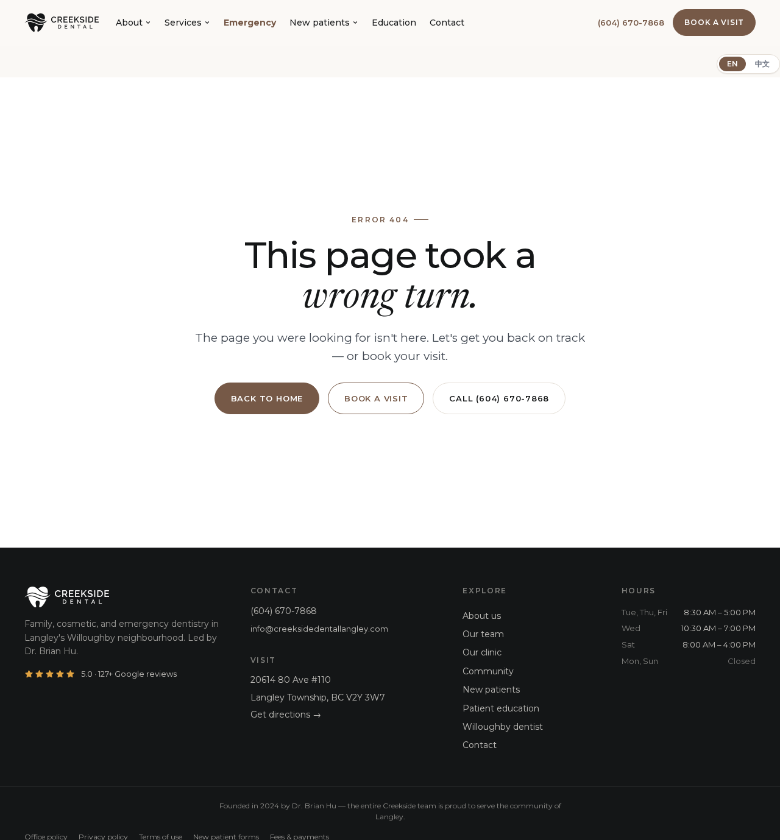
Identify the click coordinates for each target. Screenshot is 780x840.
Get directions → (285, 714)
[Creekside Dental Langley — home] (61, 22)
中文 (762, 63)
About (129, 22)
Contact (447, 22)
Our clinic (482, 652)
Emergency (250, 22)
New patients (319, 22)
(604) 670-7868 (631, 22)
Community (488, 671)
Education (394, 22)
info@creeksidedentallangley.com (319, 629)
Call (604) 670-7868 (499, 398)
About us (482, 615)
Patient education (501, 708)
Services (183, 22)
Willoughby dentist (503, 726)
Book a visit (714, 22)
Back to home (267, 398)
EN (732, 63)
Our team (483, 634)
